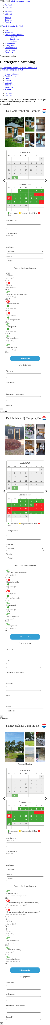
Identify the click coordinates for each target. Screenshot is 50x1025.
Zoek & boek (10, 43)
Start (6, 30)
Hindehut (13, 37)
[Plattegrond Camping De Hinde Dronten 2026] (18, 68)
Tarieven (8, 20)
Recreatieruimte (11, 48)
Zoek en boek (10, 85)
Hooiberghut (14, 41)
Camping (8, 83)
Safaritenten (14, 39)
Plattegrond (9, 45)
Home (7, 78)
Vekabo (8, 89)
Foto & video (10, 50)
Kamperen (9, 32)
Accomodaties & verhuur (14, 35)
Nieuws (8, 18)
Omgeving (9, 52)
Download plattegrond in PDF (11, 70)
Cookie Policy (10, 76)
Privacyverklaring (11, 74)
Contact (8, 22)
